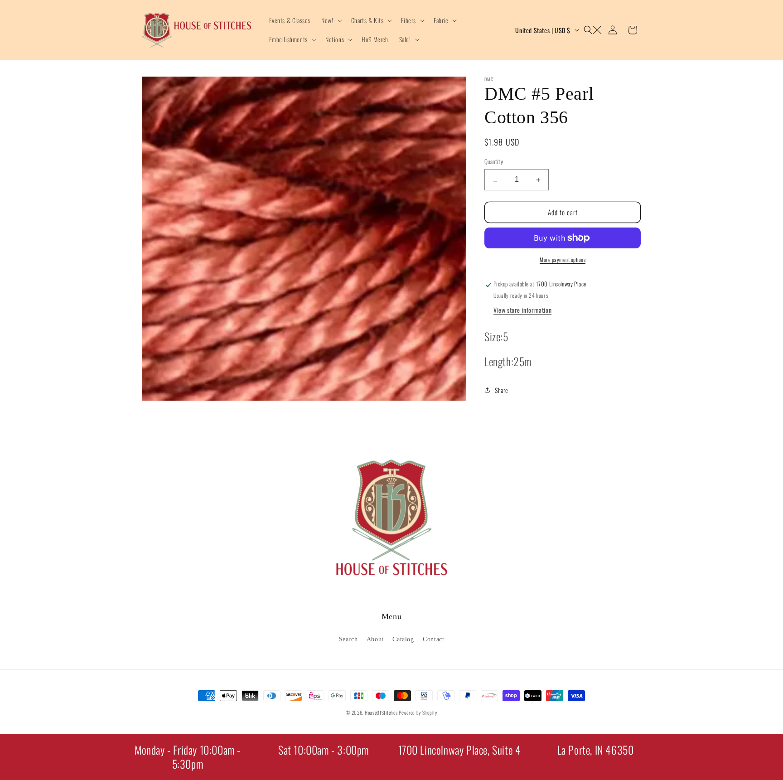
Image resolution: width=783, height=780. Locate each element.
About (375, 638)
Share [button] (501, 389)
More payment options (562, 259)
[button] (330, 20)
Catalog (403, 638)
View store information (522, 310)
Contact (433, 638)
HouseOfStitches (381, 712)
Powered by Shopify (418, 712)
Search (348, 638)
